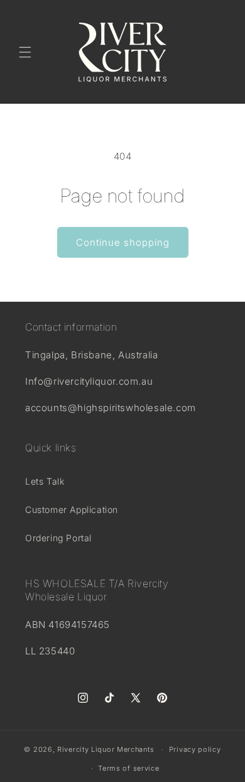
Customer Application (71, 509)
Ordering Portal (58, 537)
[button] (25, 52)
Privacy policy (195, 749)
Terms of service (128, 768)
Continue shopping (123, 242)
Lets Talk (44, 481)
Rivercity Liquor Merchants (105, 749)
